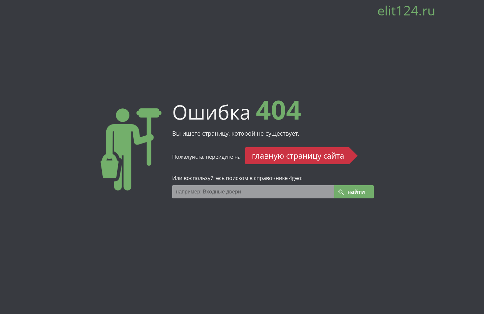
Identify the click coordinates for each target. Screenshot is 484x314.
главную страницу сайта (298, 155)
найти (356, 191)
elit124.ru (406, 13)
